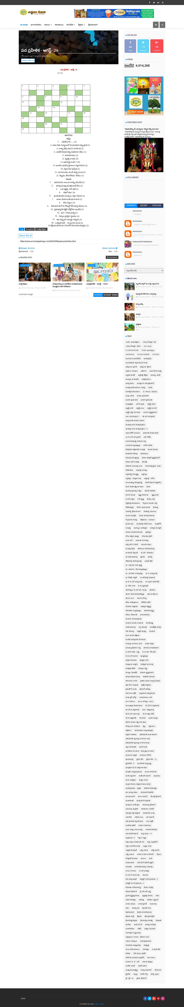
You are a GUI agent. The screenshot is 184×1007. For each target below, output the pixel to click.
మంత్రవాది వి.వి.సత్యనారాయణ (136, 768)
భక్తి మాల (152, 726)
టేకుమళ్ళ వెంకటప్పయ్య (134, 561)
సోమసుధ (158, 970)
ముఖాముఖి (130, 801)
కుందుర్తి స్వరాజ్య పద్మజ (134, 491)
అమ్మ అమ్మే (139, 304)
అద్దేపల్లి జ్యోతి (143, 375)
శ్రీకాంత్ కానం (146, 908)
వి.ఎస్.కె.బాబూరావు (133, 875)
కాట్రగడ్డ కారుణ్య (141, 470)
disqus (115, 295)
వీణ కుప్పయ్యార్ (131, 879)
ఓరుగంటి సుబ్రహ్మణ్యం (133, 445)
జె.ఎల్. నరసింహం (147, 553)
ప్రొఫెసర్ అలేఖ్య (145, 689)
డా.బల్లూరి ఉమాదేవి (152, 582)
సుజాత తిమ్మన (147, 962)
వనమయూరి (130, 863)
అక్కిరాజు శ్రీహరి (145, 367)
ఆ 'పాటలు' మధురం (150, 392)
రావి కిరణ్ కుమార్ (132, 834)
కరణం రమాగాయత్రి (132, 462)
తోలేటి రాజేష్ (146, 602)
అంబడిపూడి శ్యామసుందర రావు (136, 363)
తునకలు (152, 590)
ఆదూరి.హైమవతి (146, 400)
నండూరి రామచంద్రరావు (134, 619)
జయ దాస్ (129, 540)
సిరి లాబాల (151, 958)
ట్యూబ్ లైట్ (148, 561)
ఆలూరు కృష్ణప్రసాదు (150, 412)
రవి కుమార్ (150, 817)
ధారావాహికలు (36, 25)
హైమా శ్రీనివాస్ (142, 978)
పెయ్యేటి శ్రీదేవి (130, 668)
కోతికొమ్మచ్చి (130, 507)
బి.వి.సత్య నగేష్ (148, 714)
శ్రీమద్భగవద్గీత (149, 916)
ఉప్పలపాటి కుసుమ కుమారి (135, 421)
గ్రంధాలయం (129, 524)
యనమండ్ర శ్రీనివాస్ (149, 805)
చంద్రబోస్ (158, 524)
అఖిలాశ (144, 371)
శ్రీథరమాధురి (130, 912)
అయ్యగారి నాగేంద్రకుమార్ (145, 383)
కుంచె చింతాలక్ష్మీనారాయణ (134, 487)
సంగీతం (128, 925)
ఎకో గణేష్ (147, 437)
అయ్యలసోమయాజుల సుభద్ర (135, 387)
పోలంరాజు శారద (131, 681)
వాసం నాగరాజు (131, 871)
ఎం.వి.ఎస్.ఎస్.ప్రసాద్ (133, 437)
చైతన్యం (148, 532)
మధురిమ (157, 776)
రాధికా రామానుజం (145, 825)
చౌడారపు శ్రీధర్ (147, 536)
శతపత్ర (141, 900)
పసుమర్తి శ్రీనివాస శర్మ (133, 648)
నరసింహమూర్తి (131, 627)
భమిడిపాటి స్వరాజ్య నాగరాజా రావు (138, 739)
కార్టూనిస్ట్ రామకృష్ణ (132, 474)
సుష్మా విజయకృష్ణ (132, 970)
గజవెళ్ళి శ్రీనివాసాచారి (133, 511)
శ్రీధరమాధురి (93, 25)
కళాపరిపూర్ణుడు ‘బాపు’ (153, 466)
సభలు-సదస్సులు (131, 941)
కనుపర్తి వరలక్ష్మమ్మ (132, 458)
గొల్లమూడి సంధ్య (131, 520)
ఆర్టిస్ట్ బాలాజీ (152, 408)
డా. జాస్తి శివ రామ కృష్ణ (134, 565)
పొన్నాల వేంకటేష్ (131, 673)
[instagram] (163, 998)
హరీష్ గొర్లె (144, 974)
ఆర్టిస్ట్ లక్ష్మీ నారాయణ (133, 412)
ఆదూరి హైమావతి (132, 400)
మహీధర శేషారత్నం (150, 788)
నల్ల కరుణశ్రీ (143, 627)
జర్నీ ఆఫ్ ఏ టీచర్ (132, 544)
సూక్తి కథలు (23, 284)
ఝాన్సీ (150, 557)
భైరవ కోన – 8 (151, 759)
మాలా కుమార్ (143, 796)
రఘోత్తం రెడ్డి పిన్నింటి (133, 813)
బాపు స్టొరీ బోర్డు (131, 697)
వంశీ (150, 858)
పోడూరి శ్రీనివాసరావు (133, 677)
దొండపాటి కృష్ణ (149, 611)
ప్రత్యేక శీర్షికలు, (46, 56)
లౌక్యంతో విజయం (132, 858)
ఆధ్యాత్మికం (129, 404)
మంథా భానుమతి (150, 772)
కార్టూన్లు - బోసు (149, 478)
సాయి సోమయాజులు (133, 949)
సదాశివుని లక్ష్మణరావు (133, 933)
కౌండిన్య (155, 507)
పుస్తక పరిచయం (131, 660)
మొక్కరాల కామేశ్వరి (132, 805)
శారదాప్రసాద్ (142, 904)
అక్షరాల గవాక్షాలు (132, 371)
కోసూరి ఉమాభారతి (143, 507)
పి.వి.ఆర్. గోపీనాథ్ (149, 652)
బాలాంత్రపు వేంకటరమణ (134, 706)
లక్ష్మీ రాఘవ (130, 854)
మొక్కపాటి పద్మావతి (143, 801)
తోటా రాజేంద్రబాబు (132, 602)
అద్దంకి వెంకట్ (130, 375)
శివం (127, 908)
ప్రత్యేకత (138, 324)
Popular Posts (156, 206)
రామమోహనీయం (151, 829)
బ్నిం (144, 726)
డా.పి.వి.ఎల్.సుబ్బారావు (134, 582)
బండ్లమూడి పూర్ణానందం (147, 693)
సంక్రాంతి (158, 920)
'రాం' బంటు (147, 346)
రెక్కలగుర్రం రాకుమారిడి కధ (135, 842)
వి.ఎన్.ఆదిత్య (144, 871)
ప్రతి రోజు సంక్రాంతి (132, 685)
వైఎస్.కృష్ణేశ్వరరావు (132, 896)
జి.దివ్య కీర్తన (130, 549)
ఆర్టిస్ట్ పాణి (129, 408)
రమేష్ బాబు (139, 817)
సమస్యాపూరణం (145, 941)
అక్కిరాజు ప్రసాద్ (131, 367)
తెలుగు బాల (130, 598)
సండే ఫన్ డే (138, 925)
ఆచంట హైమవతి (142, 396)
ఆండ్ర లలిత (130, 396)
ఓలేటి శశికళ (148, 445)
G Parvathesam (132, 350)
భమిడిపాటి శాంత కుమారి (148, 734)
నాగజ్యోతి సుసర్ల (155, 627)
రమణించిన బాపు (149, 813)
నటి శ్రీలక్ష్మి (149, 623)
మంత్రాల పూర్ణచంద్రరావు (134, 772)
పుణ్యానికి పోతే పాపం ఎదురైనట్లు (146, 294)
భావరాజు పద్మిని (131, 755)
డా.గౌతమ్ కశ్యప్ (131, 577)
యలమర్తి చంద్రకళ (132, 809)
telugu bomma (143, 354)
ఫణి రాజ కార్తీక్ (131, 693)
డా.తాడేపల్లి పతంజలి (147, 577)
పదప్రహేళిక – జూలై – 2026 (97, 284)
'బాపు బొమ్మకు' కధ (149, 342)
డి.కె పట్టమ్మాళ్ (143, 586)
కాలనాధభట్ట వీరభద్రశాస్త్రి (134, 482)
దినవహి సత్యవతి (132, 606)
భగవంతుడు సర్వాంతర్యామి (144, 730)
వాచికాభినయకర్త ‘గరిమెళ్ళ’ (144, 867)
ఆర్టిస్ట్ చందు (151, 404)
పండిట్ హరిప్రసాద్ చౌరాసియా (136, 639)
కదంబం (47, 25)
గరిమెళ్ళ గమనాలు (150, 511)
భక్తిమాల (129, 730)
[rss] (163, 2)
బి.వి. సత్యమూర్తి (148, 710)
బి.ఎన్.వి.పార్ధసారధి (132, 710)
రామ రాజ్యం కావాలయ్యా (134, 829)
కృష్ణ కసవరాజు (144, 495)
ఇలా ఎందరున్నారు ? (132, 416)
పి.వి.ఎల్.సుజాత (132, 656)
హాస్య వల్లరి (155, 974)
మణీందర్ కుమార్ (145, 776)
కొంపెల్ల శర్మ (151, 499)
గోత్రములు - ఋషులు (147, 520)
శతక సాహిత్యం (131, 900)
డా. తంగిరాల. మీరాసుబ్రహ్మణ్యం (136, 569)
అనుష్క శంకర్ (155, 375)
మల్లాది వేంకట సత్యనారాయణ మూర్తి (138, 784)
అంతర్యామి (147, 359)
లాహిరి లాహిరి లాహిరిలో (145, 854)
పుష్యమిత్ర (144, 656)
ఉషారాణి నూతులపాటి (150, 433)
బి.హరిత (143, 718)
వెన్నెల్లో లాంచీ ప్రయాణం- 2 (135, 883)
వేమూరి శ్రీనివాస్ (131, 891)
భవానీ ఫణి (143, 747)
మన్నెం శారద (143, 780)
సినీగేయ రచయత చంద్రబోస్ (135, 958)
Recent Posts (143, 206)
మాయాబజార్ (130, 796)
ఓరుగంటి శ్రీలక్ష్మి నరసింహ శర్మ (136, 441)
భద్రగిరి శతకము (131, 734)
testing (156, 354)
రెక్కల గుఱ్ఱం (142, 838)
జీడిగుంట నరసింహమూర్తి (146, 549)
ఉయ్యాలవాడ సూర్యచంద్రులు (135, 425)
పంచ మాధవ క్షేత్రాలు (133, 635)
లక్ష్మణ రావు (147, 846)
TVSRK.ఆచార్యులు (148, 350)
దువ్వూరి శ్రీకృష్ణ (146, 606)
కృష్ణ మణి (155, 495)
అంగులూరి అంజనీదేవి (133, 359)
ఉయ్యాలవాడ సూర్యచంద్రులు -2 (136, 429)
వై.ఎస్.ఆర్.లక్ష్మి (145, 891)
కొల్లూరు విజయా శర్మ (150, 503)
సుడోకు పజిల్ (130, 966)
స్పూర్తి (135, 974)
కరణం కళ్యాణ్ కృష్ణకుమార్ (151, 458)
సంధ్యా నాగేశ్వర (150, 925)
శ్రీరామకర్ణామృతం (131, 920)
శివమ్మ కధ (135, 908)
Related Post (26, 257)
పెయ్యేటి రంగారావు (147, 664)
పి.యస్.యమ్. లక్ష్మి (132, 652)
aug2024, (38, 56)
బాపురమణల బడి (146, 697)
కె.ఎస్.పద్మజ (130, 499)
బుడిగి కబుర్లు (153, 718)
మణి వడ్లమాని (131, 776)
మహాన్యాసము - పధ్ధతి (133, 788)
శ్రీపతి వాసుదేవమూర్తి (144, 912)
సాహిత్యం (146, 949)
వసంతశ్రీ (128, 867)
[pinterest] (158, 998)
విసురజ (145, 875)
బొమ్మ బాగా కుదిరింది (133, 726)
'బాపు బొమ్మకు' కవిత (133, 346)
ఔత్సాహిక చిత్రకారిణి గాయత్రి (135, 449)
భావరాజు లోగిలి (145, 755)
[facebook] (149, 2)
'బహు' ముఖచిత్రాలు (133, 342)
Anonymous (137, 211)
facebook (98, 295)
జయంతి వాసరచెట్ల (142, 540)
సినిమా (128, 953)
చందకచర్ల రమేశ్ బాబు (144, 524)
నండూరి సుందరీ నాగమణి (134, 623)
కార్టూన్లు (144, 474)
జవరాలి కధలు (146, 544)
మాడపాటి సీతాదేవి (147, 792)
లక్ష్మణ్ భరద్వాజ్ (131, 850)
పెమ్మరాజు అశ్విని (132, 664)
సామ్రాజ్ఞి (146, 945)
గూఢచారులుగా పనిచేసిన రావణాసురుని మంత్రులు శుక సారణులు (67, 285)
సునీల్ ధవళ (142, 966)
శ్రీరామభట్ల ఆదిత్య (146, 920)
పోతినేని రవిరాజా (149, 677)
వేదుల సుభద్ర (148, 887)
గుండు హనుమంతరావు (146, 516)
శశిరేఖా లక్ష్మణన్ (152, 900)
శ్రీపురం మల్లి (130, 916)
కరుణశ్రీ (144, 462)
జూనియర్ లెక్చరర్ (132, 553)
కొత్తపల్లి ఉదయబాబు (133, 503)
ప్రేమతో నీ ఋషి (131, 689)
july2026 (91, 265)
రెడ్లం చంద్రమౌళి (152, 842)
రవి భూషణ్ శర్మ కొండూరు (134, 821)
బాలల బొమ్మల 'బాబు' (146, 701)
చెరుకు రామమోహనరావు (134, 532)
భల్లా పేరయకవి (131, 747)
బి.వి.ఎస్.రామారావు (133, 714)
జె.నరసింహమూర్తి (131, 557)
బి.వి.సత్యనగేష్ (131, 718)
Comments (131, 205)
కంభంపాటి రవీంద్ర (131, 454)
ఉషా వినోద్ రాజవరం (133, 433)
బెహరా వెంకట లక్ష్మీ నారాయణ (136, 722)
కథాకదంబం (59, 25)
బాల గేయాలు (130, 701)
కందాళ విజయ (153, 449)
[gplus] (158, 2)
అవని (150, 387)
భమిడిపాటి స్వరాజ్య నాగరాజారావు (137, 743)
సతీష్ (139, 929)
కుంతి (148, 487)
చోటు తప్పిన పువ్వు (132, 536)
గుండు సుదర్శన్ (131, 516)
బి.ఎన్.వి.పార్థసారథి (152, 706)
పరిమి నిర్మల (149, 644)
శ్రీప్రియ (139, 916)
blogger (107, 295)
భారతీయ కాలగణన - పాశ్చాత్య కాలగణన (140, 751)
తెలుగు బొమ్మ (141, 598)
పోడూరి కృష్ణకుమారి (147, 673)
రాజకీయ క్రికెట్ (130, 825)
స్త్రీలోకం (128, 974)
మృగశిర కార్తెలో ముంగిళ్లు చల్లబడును (147, 284)
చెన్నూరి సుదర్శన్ (155, 528)
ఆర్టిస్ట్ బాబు (140, 408)
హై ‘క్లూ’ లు (130, 978)
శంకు (157, 896)
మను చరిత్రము (131, 780)
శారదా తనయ (130, 904)
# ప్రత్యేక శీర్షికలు (41, 229)
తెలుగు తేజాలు (152, 594)
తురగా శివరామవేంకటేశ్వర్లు (135, 594)
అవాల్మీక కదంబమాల (133, 392)
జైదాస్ (143, 557)
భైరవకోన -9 (130, 763)
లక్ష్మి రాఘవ (144, 850)
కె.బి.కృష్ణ (141, 499)
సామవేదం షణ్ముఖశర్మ (133, 945)
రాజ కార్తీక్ (149, 821)
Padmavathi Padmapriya (142, 242)
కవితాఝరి (129, 470)
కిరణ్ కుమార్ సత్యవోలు (153, 482)
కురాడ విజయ (130, 495)
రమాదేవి (129, 817)
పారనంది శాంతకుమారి (151, 648)
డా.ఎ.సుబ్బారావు (151, 573)
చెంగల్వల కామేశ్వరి (140, 528)
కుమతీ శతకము (150, 491)
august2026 (25, 265)
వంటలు (143, 858)
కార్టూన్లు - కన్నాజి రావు (133, 478)
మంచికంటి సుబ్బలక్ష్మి (144, 763)
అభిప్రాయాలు (146, 379)
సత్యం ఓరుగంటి (149, 929)
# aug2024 (30, 229)
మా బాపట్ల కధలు (132, 792)
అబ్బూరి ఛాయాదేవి (132, 379)
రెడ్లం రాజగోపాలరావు (133, 846)
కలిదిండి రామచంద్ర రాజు (134, 466)
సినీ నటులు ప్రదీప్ (140, 953)
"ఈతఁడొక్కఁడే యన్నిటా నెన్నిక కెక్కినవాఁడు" (142, 129)
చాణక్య (128, 528)
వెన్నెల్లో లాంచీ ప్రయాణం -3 (149, 879)
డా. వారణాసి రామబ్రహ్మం (134, 573)
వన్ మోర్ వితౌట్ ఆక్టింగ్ (145, 863)
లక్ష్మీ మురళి (155, 850)
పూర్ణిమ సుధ (144, 660)
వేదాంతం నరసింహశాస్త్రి (133, 887)
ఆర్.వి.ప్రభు (140, 404)
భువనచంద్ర (129, 759)
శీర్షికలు (80, 25)
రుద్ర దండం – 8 (146, 834)
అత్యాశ (138, 314)
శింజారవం (153, 904)
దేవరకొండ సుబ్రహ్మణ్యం (133, 611)
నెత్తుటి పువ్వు (141, 631)
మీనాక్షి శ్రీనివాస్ (156, 796)
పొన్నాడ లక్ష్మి (143, 668)
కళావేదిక (70, 25)
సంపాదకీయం (130, 929)
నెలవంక (152, 631)
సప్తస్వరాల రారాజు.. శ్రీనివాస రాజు (137, 937)
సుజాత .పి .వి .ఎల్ (132, 962)
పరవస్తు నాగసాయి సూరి (134, 644)
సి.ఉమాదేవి (156, 949)
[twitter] (154, 2)
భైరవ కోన (140, 759)
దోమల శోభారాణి (131, 615)
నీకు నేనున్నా (130, 631)
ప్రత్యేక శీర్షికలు (146, 685)
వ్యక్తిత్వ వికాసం (147, 896)
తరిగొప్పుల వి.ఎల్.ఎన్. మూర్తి (136, 590)
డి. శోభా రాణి (130, 586)
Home (25, 25)
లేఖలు (159, 854)
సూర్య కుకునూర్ (146, 970)
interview (130, 354)
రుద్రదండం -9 (130, 838)
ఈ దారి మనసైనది (149, 416)
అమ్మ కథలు (130, 383)
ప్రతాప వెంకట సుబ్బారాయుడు (150, 681)
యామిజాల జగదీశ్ (147, 809)
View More (113, 257)
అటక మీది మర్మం (156, 371)
